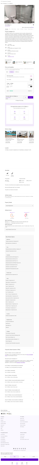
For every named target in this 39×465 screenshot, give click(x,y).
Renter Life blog (22, 425)
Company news (3, 421)
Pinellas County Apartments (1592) (11, 315)
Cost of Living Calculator (24, 421)
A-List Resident (3, 441)
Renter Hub (22, 418)
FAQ (1, 428)
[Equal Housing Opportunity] (13, 448)
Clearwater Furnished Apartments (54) (11, 264)
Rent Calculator (22, 423)
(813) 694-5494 (8, 97)
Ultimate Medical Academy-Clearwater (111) (12, 339)
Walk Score (12, 212)
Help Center (3, 445)
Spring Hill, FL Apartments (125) (11, 288)
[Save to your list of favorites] (33, 7)
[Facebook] (17, 448)
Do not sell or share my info (24, 439)
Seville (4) (7, 327)
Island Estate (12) (8, 325)
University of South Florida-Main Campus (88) (13, 343)
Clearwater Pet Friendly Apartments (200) (12, 268)
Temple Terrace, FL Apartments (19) (11, 305)
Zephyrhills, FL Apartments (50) (10, 299)
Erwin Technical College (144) (10, 337)
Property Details (30, 29)
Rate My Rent (22, 420)
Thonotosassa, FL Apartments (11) (11, 307)
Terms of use (22, 436)
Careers (2, 420)
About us (2, 418)
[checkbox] (14, 112)
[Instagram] (23, 448)
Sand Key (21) (8, 323)
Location (18, 29)
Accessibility (22, 437)
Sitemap (2, 430)
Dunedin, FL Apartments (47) (10, 280)
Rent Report (22, 426)
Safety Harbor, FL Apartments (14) (11, 282)
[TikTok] (25, 448)
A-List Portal (3, 434)
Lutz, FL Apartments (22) (9, 292)
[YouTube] (21, 448)
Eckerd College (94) (9, 341)
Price (10, 29)
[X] (19, 448)
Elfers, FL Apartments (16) (10, 301)
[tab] (7, 72)
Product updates (3, 423)
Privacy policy (22, 434)
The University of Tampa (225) (10, 333)
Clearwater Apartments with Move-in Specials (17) (13, 249)
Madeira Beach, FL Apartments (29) (11, 309)
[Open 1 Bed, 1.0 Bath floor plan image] (30, 85)
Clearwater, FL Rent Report (21, 362)
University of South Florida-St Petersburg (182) (13, 335)
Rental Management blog (5, 442)
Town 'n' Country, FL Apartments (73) (11, 294)
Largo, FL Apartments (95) (10, 286)
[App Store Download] (3, 414)
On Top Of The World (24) (10, 321)
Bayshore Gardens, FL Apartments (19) (12, 303)
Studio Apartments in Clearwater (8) (11, 243)
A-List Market (3, 437)
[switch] (30, 79)
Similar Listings (13, 29)
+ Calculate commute (11, 56)
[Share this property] (33, 25)
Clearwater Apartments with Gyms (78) (12, 258)
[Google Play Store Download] (9, 414)
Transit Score (26, 212)
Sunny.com (2, 425)
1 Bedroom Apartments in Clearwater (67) (12, 241)
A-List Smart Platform (4, 436)
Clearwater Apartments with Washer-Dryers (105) (13, 262)
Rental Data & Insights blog (5, 444)
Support (2, 426)
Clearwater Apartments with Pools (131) (12, 260)
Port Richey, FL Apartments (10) (11, 290)
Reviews (25, 29)
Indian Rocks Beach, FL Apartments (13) (12, 296)
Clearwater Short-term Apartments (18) (12, 274)
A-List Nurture (3, 439)
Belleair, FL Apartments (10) (10, 284)
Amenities (21, 29)
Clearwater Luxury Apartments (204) (11, 266)
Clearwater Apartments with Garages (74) (12, 256)
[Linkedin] (15, 448)
